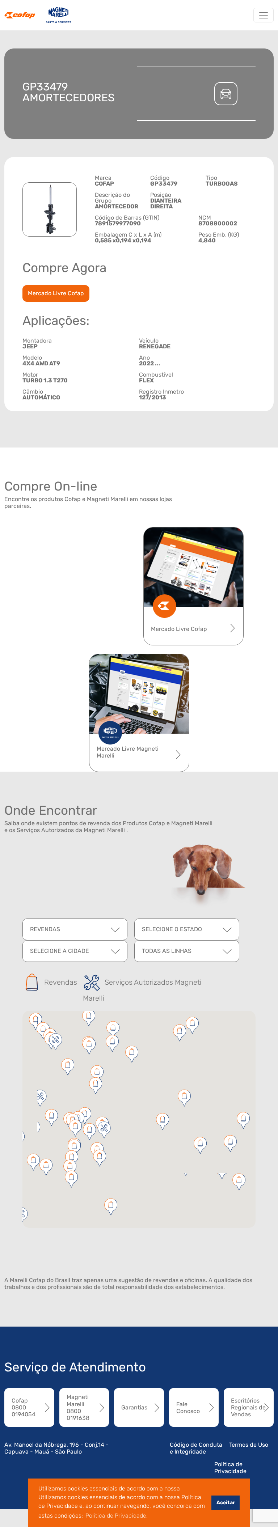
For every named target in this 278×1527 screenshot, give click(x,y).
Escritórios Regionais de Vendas (248, 1407)
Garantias (134, 1407)
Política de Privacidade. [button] (116, 1515)
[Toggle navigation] (263, 15)
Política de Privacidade (230, 1468)
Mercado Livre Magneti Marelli (128, 752)
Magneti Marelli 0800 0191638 (78, 1407)
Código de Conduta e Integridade (196, 1448)
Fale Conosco (188, 1407)
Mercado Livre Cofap (56, 293)
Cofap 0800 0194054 (23, 1407)
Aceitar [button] (225, 1503)
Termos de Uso (248, 1444)
